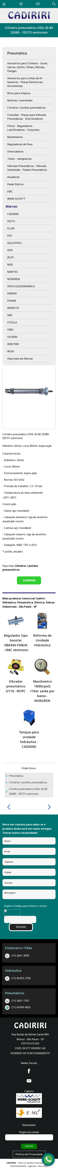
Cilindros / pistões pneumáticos (26, 107)
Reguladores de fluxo (20, 144)
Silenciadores (15, 151)
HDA (10, 250)
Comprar (29, 580)
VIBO (10, 329)
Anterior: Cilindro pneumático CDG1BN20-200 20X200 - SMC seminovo (10, 807)
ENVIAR (21, 927)
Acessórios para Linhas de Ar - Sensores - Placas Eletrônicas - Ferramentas (25, 82)
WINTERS (13, 344)
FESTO (11, 221)
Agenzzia (32, 1166)
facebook (29, 1071)
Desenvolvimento (18, 1166)
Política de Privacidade (29, 1154)
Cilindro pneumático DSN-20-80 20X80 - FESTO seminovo (29, 30)
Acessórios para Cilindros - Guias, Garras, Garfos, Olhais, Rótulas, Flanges (27, 67)
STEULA (12, 322)
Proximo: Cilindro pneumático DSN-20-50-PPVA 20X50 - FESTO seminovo (48, 807)
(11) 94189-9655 (21, 1007)
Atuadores (13, 177)
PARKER (12, 293)
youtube (29, 1080)
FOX (9, 235)
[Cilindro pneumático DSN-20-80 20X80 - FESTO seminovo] (29, 18)
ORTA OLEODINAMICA (21, 286)
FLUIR (11, 228)
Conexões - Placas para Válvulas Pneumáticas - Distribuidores (26, 116)
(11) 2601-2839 (20, 955)
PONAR (11, 301)
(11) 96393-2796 (21, 978)
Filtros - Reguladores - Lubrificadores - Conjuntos (23, 128)
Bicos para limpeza (18, 93)
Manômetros (15, 137)
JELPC (10, 257)
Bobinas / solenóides (20, 100)
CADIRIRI (13, 214)
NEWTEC (12, 272)
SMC (10, 315)
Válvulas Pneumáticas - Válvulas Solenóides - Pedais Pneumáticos (27, 168)
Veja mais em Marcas (20, 358)
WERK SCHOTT (16, 198)
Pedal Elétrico (15, 184)
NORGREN (13, 279)
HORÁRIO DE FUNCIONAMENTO (30, 1053)
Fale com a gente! (48, 1160)
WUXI (10, 351)
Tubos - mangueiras (19, 158)
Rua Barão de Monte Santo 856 (30, 1034)
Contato (37, 3)
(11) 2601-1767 (20, 1000)
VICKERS (12, 337)
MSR (10, 264)
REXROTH (13, 308)
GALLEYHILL (14, 243)
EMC (10, 191)
